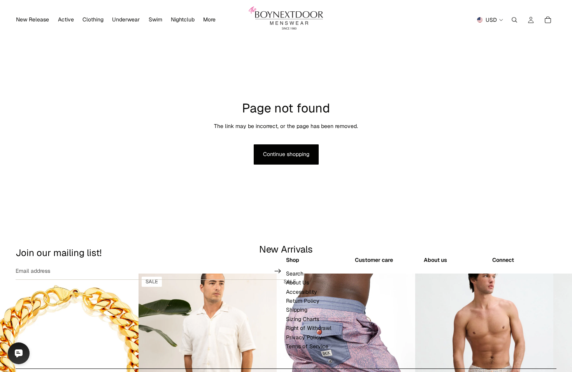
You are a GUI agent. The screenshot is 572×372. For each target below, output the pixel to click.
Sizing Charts (302, 319)
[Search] (514, 19)
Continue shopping (286, 154)
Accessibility (301, 291)
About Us (297, 282)
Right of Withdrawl (309, 328)
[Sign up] (278, 271)
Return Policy (302, 300)
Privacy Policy (304, 337)
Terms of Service (307, 346)
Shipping (296, 310)
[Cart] (547, 19)
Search (295, 273)
